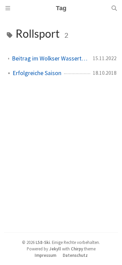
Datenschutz (75, 255)
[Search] (114, 8)
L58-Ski (43, 242)
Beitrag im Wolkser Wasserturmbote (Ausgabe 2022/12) (49, 58)
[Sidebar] (8, 8)
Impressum (45, 255)
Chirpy (77, 248)
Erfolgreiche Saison (37, 73)
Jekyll (55, 248)
